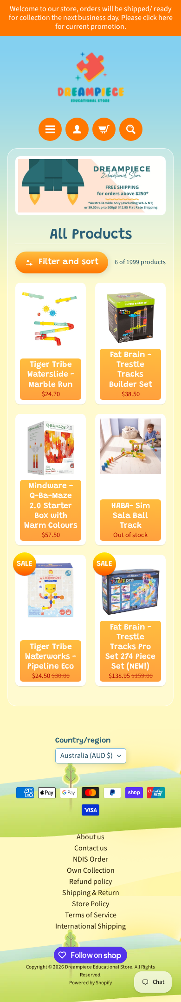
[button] (61, 262)
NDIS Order (90, 859)
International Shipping (90, 926)
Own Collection (91, 870)
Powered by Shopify (90, 982)
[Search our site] (130, 129)
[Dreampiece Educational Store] (91, 77)
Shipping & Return (90, 893)
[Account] (77, 129)
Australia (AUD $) (86, 755)
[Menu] (50, 129)
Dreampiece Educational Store (98, 966)
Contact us (90, 848)
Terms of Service (90, 915)
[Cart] (104, 129)
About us (90, 837)
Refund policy (90, 881)
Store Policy (90, 904)
